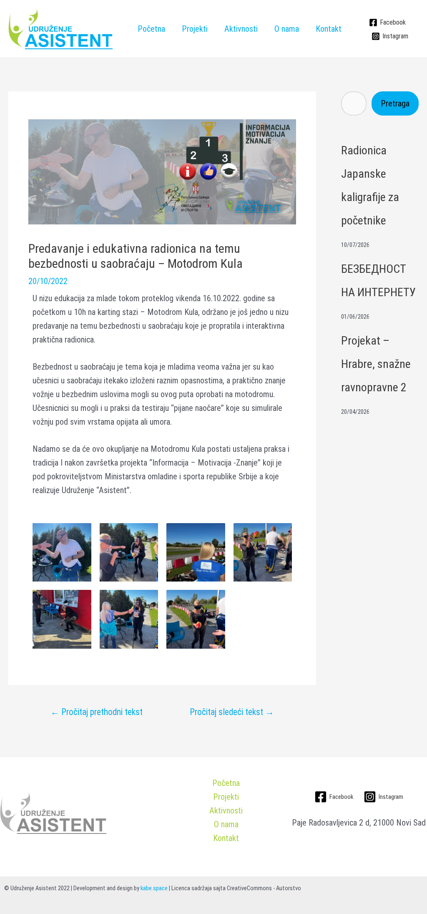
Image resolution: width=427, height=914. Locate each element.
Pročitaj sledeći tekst (232, 712)
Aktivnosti (241, 29)
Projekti (195, 29)
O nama (286, 29)
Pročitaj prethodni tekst (96, 712)
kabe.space (154, 888)
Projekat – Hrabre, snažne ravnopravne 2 (376, 364)
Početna (151, 29)
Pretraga (395, 103)
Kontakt (329, 29)
